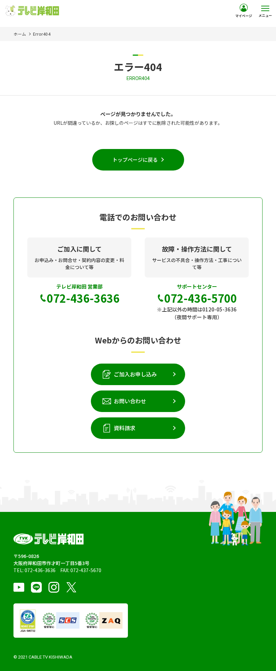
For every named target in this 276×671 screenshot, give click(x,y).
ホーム (19, 34)
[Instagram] (53, 587)
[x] (71, 587)
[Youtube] (18, 587)
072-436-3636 (40, 570)
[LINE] (36, 587)
